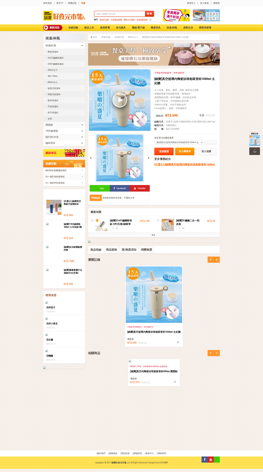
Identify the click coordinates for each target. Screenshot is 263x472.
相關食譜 (146, 249)
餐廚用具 (156, 27)
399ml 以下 (53, 70)
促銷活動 (73, 27)
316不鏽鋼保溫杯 (56, 58)
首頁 (95, 37)
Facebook (121, 188)
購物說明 (137, 453)
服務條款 (113, 453)
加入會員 (204, 3)
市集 (83, 3)
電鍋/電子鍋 (138, 27)
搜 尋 (149, 13)
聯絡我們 (162, 453)
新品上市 (89, 27)
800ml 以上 (53, 82)
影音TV (59, 3)
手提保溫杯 (53, 106)
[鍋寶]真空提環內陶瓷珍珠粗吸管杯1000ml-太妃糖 (165, 37)
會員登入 (191, 3)
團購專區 (51, 152)
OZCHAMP (163, 462)
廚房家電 (105, 27)
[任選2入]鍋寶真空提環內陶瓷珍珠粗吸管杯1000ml (184, 164)
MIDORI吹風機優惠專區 (56, 170)
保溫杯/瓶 (119, 37)
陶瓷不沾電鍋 (129, 20)
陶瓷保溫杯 (53, 52)
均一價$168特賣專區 (55, 176)
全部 (50, 118)
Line (101, 188)
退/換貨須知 (129, 249)
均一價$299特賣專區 (55, 183)
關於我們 (101, 453)
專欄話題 (72, 3)
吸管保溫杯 (53, 100)
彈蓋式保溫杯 (54, 94)
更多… (154, 235)
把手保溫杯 (53, 112)
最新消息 (54, 27)
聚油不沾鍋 (104, 20)
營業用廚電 (205, 27)
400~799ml (52, 76)
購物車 (216, 3)
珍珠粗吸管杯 (142, 20)
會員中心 (150, 453)
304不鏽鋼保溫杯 (56, 64)
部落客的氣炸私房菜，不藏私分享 (119, 198)
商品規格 (111, 249)
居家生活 (188, 27)
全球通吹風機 (116, 20)
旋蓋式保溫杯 (54, 88)
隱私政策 (125, 453)
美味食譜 (47, 3)
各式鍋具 (121, 27)
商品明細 (95, 249)
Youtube (141, 188)
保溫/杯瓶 (172, 27)
